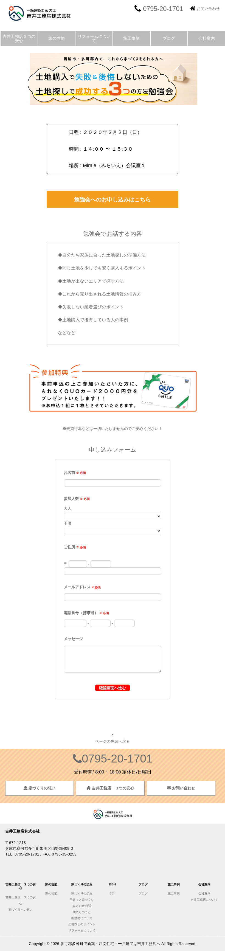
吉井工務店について (206, 899)
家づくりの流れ (81, 893)
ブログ (169, 38)
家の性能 (56, 38)
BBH (112, 893)
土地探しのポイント (81, 924)
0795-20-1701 (117, 758)
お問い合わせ (208, 8)
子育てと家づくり (82, 899)
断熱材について (81, 918)
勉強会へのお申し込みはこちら (112, 199)
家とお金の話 (82, 905)
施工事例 (131, 38)
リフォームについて (94, 38)
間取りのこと (82, 912)
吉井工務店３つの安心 (18, 38)
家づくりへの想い (21, 909)
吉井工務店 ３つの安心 (112, 788)
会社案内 (206, 38)
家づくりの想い (41, 788)
